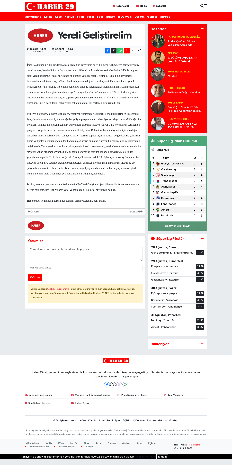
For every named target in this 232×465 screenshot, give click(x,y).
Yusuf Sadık (175, 102)
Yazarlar (161, 6)
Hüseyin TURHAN (178, 119)
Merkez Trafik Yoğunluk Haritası (92, 395)
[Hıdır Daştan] (158, 90)
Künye (89, 447)
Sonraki (135, 211)
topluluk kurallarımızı (58, 289)
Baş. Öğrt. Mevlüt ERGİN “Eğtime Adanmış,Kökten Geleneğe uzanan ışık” (184, 109)
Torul (90, 16)
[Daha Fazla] (127, 50)
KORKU (172, 76)
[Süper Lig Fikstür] (202, 238)
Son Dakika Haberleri (39, 403)
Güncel (152, 16)
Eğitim (110, 16)
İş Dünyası (125, 16)
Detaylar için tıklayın (177, 226)
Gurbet (165, 16)
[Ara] (202, 6)
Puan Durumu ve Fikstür (134, 395)
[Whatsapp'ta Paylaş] (120, 50)
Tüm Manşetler (176, 395)
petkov (173, 53)
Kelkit (48, 16)
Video (143, 6)
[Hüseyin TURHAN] (158, 123)
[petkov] (158, 57)
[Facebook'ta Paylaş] (107, 50)
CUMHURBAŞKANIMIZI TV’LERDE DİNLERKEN (182, 125)
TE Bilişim (194, 445)
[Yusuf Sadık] (158, 106)
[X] (113, 384)
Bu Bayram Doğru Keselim (184, 92)
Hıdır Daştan (176, 88)
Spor (100, 16)
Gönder (35, 277)
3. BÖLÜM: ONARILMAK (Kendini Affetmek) (182, 60)
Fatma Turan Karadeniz (184, 37)
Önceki (34, 211)
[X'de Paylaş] (114, 50)
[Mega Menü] (205, 6)
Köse (58, 16)
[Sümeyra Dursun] (158, 73)
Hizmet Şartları (67, 447)
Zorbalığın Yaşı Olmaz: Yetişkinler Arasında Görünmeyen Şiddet (182, 43)
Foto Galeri (123, 6)
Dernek (139, 16)
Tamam (162, 456)
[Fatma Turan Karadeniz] (158, 41)
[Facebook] (107, 384)
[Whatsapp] (125, 384)
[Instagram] (119, 384)
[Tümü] (202, 29)
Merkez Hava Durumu (41, 395)
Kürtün (69, 16)
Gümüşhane (33, 16)
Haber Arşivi (82, 403)
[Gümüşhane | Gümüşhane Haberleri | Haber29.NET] (50, 6)
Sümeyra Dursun (179, 71)
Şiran (80, 16)
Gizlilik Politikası (39, 447)
